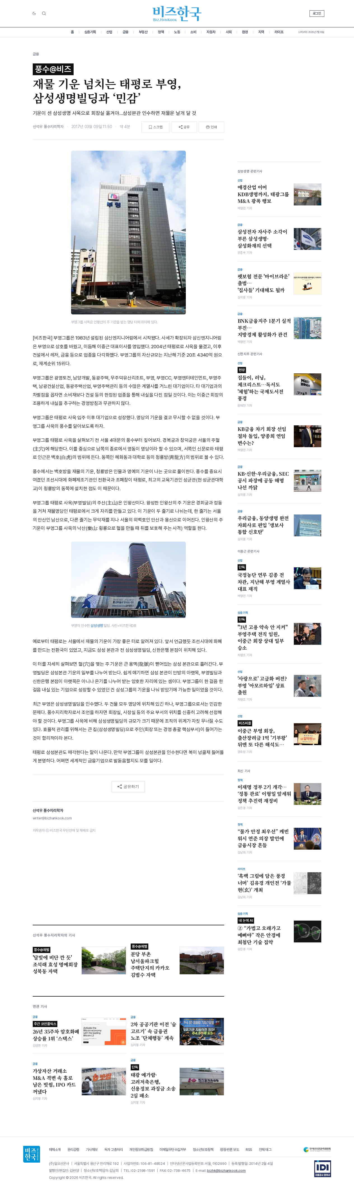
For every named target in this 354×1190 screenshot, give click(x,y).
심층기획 (90, 32)
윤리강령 (73, 1150)
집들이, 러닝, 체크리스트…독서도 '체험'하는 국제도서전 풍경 (260, 385)
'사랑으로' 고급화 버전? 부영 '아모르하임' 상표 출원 (262, 685)
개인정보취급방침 (141, 1150)
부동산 (143, 32)
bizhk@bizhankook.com (226, 1170)
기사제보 (92, 1150)
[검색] (44, 13)
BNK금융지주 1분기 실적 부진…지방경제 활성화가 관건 (264, 327)
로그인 (317, 13)
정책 (161, 32)
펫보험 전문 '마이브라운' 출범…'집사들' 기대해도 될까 (264, 283)
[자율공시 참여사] (322, 1168)
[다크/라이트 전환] (34, 13)
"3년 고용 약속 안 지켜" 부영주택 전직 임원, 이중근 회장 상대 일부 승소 (263, 634)
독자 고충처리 (113, 1150)
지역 (261, 32)
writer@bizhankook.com (52, 818)
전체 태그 (265, 1150)
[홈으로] (31, 1154)
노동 (177, 32)
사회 (229, 32)
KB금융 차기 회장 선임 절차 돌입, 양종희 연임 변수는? (262, 436)
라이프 (279, 32)
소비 (193, 32)
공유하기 (131, 786)
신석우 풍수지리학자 (48, 126)
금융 (125, 32)
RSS (249, 1150)
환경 (245, 32)
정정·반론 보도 (229, 1150)
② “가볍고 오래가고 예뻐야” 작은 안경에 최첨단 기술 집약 (259, 931)
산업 (109, 32)
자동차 (211, 32)
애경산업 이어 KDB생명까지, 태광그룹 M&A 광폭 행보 (263, 194)
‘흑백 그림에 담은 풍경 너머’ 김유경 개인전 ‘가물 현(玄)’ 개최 (264, 883)
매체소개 (55, 1150)
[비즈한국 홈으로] (177, 13)
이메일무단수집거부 (173, 1150)
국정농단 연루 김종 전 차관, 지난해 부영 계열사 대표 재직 (264, 578)
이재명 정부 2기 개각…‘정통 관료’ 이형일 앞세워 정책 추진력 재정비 (264, 793)
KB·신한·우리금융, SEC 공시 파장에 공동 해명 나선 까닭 (263, 480)
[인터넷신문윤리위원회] (317, 1149)
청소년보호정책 (203, 1150)
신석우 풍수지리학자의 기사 (54, 935)
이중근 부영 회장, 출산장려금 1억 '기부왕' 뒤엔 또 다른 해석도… (262, 734)
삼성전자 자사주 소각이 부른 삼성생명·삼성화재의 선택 (262, 238)
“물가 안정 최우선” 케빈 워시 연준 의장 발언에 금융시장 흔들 (263, 838)
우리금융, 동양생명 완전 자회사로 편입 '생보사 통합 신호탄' (263, 525)
